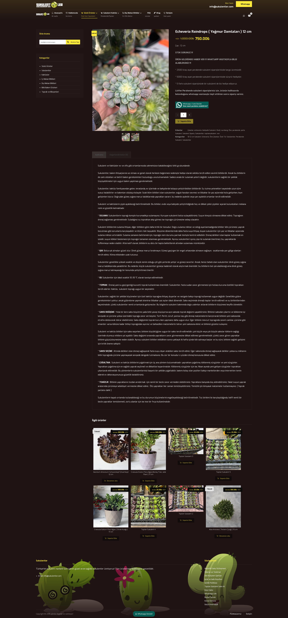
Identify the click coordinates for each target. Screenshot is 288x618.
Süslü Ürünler (47, 66)
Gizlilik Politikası (211, 583)
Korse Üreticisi (210, 601)
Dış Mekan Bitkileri (49, 83)
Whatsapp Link (211, 593)
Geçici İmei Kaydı (211, 604)
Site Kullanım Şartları (213, 576)
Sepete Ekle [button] (149, 481)
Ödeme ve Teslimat (213, 572)
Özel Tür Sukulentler (227, 137)
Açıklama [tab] (99, 155)
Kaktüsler (45, 75)
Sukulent (178, 133)
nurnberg (224, 130)
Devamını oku (112, 481)
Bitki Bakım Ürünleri (49, 87)
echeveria (197, 130)
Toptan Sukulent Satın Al (215, 586)
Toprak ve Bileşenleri (50, 92)
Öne (230, 130)
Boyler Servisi (210, 597)
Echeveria (205, 137)
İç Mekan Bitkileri (48, 79)
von (218, 133)
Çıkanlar (191, 130)
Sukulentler (199, 133)
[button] (249, 15)
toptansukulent (210, 133)
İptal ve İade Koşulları (213, 579)
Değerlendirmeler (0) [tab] (119, 155)
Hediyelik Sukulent (209, 130)
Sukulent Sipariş (189, 133)
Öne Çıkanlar (214, 137)
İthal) (218, 130)
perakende (236, 130)
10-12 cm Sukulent (194, 137)
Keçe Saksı (209, 590)
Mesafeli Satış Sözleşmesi (215, 568)
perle (243, 130)
